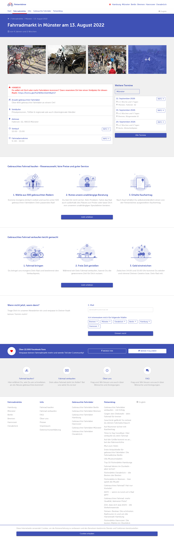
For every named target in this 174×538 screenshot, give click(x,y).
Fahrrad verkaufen (48, 411)
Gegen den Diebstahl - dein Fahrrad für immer (117, 415)
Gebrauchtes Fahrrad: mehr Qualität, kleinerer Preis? (117, 499)
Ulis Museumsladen (113, 459)
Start (9, 11)
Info (29, 11)
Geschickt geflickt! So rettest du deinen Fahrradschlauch (117, 421)
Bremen (141, 4)
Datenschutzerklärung (50, 430)
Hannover (150, 4)
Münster (126, 4)
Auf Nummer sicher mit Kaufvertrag (115, 428)
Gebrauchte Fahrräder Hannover (82, 422)
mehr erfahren (87, 217)
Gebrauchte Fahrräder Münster (86, 428)
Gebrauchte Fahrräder (42, 11)
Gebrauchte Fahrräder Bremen (86, 411)
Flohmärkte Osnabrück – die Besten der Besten (117, 474)
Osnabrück (161, 4)
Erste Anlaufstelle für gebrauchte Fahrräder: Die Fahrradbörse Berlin (116, 452)
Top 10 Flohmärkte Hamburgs (118, 462)
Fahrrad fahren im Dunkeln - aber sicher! (117, 467)
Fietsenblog (58, 11)
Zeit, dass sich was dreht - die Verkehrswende (118, 506)
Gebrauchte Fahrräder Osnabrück (82, 432)
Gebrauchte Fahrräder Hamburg (82, 416)
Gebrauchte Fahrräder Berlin (85, 407)
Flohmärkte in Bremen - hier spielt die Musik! (117, 480)
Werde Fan (107, 351)
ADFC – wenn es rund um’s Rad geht (119, 493)
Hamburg (116, 4)
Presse (43, 422)
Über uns (44, 418)
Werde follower (148, 351)
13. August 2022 (40, 19)
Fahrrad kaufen (47, 407)
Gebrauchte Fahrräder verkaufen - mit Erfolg (114, 408)
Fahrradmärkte (19, 11)
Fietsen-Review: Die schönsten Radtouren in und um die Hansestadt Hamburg (118, 514)
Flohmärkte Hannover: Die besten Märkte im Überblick (117, 521)
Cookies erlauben (87, 534)
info (105, 129)
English (163, 11)
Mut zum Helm (111, 446)
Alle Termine (140, 135)
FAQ (42, 415)
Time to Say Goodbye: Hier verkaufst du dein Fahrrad (116, 434)
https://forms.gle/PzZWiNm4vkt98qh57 (37, 93)
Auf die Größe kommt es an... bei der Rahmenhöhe (117, 440)
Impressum (45, 426)
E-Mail (91, 305)
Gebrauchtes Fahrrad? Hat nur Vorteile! (118, 486)
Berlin (133, 4)
